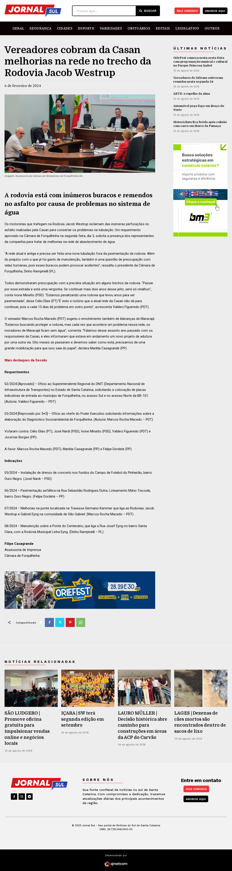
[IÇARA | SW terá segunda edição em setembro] (87, 688)
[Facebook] (49, 622)
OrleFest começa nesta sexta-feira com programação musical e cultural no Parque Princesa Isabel (200, 61)
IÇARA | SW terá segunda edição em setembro (82, 719)
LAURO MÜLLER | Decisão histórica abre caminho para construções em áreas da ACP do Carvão (142, 725)
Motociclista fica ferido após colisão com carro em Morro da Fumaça (200, 124)
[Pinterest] (70, 622)
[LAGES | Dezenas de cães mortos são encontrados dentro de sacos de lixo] (200, 688)
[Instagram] (22, 796)
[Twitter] (59, 622)
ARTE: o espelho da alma (191, 93)
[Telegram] (29, 796)
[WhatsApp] (80, 622)
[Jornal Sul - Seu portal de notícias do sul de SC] (37, 11)
